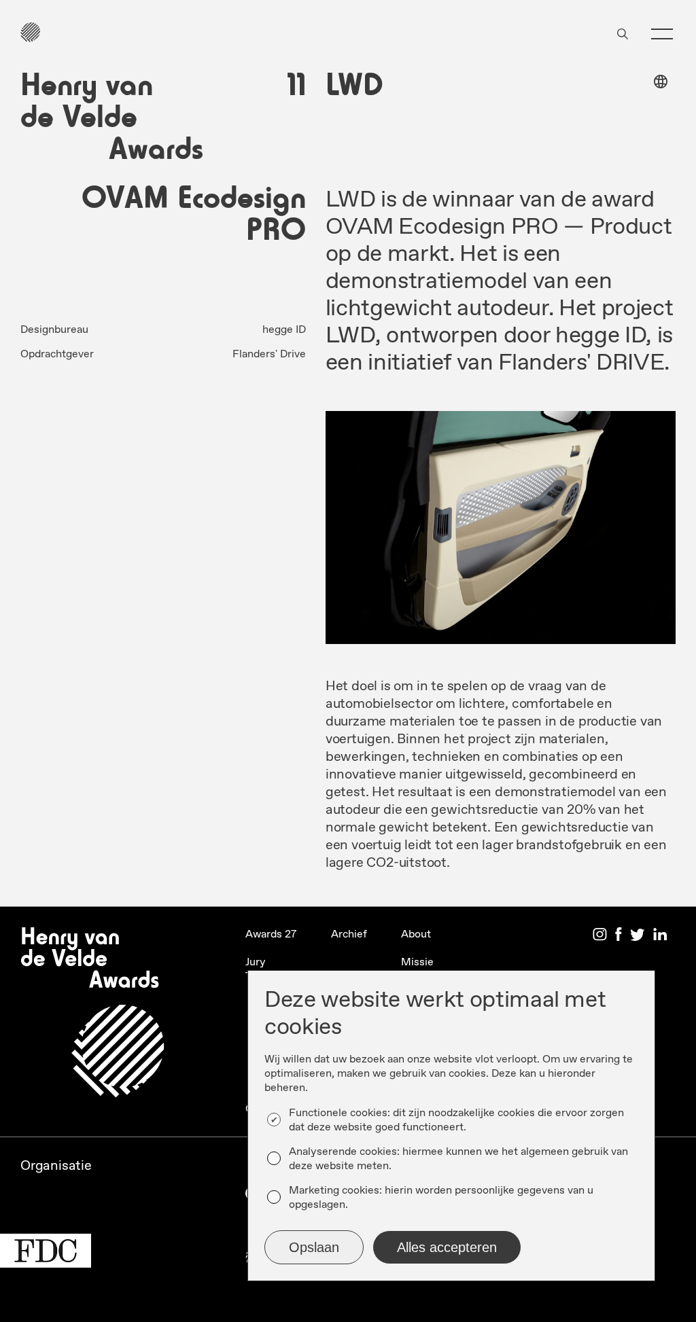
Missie (417, 962)
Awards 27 (271, 934)
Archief (349, 934)
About (416, 934)
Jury (255, 962)
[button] (662, 34)
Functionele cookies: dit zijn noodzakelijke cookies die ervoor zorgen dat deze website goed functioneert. (456, 1120)
